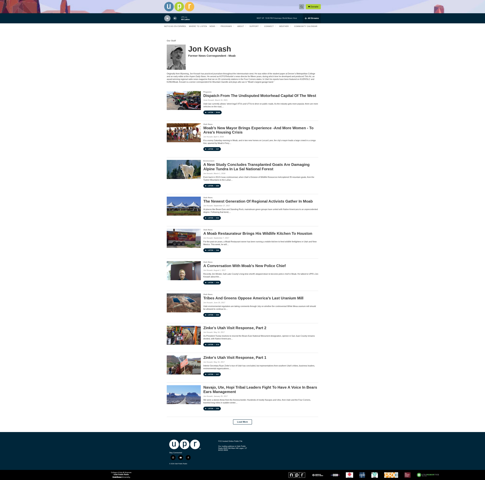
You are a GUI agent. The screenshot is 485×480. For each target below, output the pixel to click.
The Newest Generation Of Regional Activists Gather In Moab (258, 201)
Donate (314, 6)
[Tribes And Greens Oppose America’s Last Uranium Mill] (184, 302)
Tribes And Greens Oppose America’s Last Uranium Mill (253, 298)
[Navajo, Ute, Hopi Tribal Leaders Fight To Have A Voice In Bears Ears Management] (184, 394)
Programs (226, 26)
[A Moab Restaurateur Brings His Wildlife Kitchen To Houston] (184, 238)
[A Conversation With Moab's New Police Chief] (184, 270)
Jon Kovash (208, 137)
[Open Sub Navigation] (217, 26)
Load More (242, 422)
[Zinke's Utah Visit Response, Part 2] (184, 335)
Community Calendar (305, 26)
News (212, 26)
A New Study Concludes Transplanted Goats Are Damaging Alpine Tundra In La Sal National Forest (256, 166)
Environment (208, 161)
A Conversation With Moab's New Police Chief (244, 266)
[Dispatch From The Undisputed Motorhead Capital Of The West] (184, 100)
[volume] (175, 18)
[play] (167, 18)
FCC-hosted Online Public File (230, 441)
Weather (284, 26)
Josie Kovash (208, 100)
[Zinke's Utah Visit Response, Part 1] (184, 364)
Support (254, 26)
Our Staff (171, 41)
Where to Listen (198, 26)
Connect (269, 26)
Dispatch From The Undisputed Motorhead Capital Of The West (259, 96)
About (240, 26)
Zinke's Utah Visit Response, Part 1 (234, 357)
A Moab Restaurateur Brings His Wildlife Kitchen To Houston (257, 233)
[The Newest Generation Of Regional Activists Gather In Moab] (184, 206)
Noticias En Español (175, 26)
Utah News (208, 124)
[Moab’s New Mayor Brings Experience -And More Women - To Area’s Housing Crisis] (184, 132)
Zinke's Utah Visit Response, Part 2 (234, 328)
